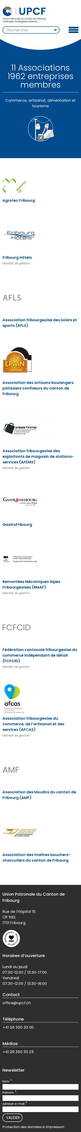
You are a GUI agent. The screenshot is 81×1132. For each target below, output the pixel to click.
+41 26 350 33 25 (18, 1051)
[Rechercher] (56, 30)
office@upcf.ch (16, 1002)
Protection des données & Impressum (33, 1127)
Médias (10, 1044)
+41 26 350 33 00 (18, 1027)
